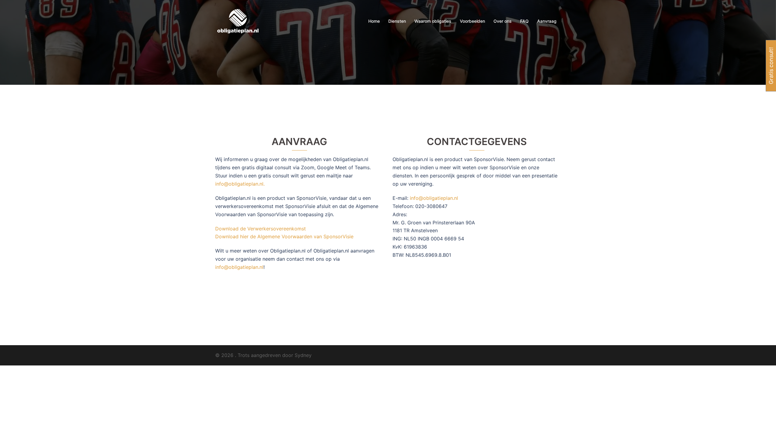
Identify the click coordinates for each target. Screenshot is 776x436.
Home (374, 21)
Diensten (397, 21)
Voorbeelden (472, 21)
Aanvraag (547, 21)
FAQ (524, 21)
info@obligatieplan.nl (239, 267)
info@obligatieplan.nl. (240, 184)
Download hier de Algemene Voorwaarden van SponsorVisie (284, 236)
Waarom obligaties (432, 21)
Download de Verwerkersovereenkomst (260, 229)
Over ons (502, 21)
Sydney (303, 355)
